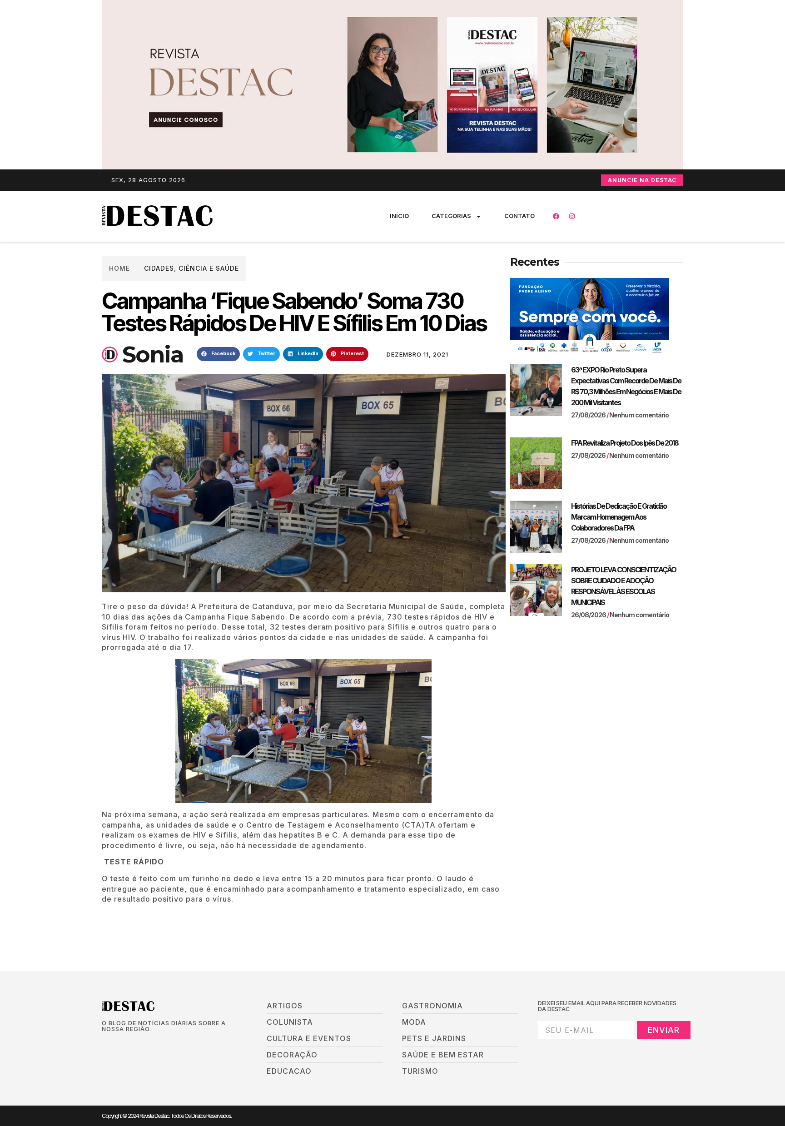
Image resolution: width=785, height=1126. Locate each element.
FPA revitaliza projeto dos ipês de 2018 (624, 442)
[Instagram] (572, 216)
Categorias (451, 215)
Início (399, 215)
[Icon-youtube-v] (151, 1044)
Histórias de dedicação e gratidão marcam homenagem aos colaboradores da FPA (618, 516)
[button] (218, 354)
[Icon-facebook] (105, 1044)
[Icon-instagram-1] (136, 1044)
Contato (519, 215)
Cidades (159, 268)
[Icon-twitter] (120, 1044)
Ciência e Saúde (209, 268)
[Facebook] (556, 216)
